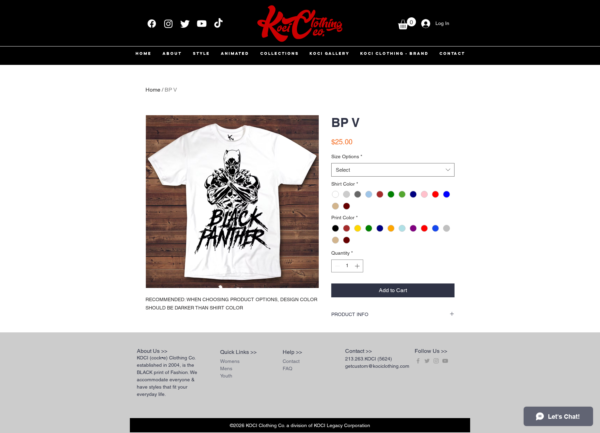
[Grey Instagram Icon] (436, 360)
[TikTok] (218, 23)
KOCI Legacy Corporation (342, 425)
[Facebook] (151, 23)
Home (152, 89)
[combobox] (393, 170)
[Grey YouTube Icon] (445, 360)
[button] (407, 23)
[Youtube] (201, 23)
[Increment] (357, 266)
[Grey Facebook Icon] (418, 360)
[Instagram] (168, 23)
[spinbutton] (347, 266)
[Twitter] (185, 23)
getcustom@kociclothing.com (377, 366)
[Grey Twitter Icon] (427, 360)
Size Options (346, 156)
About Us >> (152, 351)
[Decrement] (336, 266)
